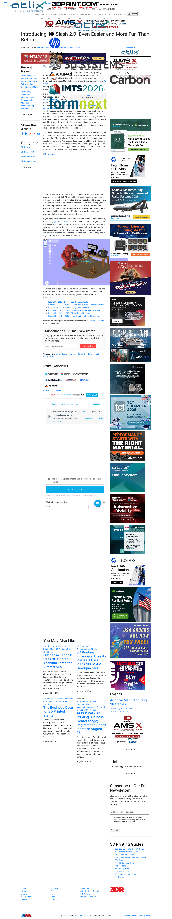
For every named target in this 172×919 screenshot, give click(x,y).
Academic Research (55, 701)
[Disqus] (74, 545)
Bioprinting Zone (122, 868)
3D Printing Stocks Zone (125, 874)
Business (87, 649)
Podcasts (63, 14)
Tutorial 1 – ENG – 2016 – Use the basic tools (68, 302)
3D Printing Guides (126, 844)
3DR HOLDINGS (82, 916)
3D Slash (81, 354)
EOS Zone (119, 860)
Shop (100, 14)
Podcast (54, 888)
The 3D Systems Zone (124, 863)
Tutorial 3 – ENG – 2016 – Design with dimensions (70, 307)
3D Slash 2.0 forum (95, 320)
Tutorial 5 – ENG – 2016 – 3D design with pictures (70, 313)
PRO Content (71, 9)
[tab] (51, 374)
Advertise (84, 9)
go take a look (60, 221)
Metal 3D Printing (58, 649)
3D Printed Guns (28, 161)
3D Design (25, 147)
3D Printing (48, 646)
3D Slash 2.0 (93, 354)
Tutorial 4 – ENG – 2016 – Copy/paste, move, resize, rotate (74, 310)
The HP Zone (120, 866)
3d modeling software (65, 354)
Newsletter (85, 14)
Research (53, 14)
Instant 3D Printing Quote (103, 9)
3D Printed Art (27, 152)
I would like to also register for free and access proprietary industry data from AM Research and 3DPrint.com (130, 819)
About (107, 14)
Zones (45, 14)
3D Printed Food (28, 156)
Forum (53, 894)
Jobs (94, 14)
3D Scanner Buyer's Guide (126, 852)
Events (24, 894)
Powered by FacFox (52, 390)
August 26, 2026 (50, 741)
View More (27, 114)
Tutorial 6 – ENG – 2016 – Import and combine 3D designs (74, 316)
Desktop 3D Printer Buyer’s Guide (129, 849)
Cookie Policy (145, 916)
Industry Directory (88, 897)
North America (89, 710)
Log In (48, 3)
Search (133, 14)
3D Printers (82, 646)
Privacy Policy (130, 916)
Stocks (94, 649)
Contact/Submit (119, 14)
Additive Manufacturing (90, 891)
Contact (54, 899)
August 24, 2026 (84, 761)
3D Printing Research (52, 698)
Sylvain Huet (48, 357)
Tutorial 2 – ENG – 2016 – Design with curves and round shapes (76, 305)
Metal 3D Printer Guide (125, 854)
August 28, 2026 (50, 693)
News (37, 14)
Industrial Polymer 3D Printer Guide (130, 857)
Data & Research (54, 9)
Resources (74, 14)
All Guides (119, 877)
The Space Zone (122, 871)
